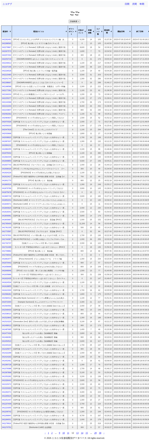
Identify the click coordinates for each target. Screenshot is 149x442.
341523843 (6, 318)
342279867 (6, 47)
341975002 (6, 153)
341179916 (6, 423)
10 (63, 433)
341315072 (6, 384)
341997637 (6, 141)
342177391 (6, 90)
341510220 (6, 322)
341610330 (6, 290)
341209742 (6, 412)
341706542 (6, 255)
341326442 (6, 380)
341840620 (6, 208)
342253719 (6, 59)
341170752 (6, 427)
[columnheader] (6, 31)
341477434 (6, 333)
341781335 (6, 228)
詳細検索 (75, 21)
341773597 (6, 231)
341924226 (6, 173)
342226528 (6, 71)
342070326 (6, 122)
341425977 (6, 349)
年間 (142, 4)
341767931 (6, 235)
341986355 (6, 149)
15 (87, 433)
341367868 (6, 372)
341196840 (6, 416)
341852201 (6, 200)
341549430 (6, 310)
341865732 (6, 196)
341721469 (6, 247)
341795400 (6, 224)
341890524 (6, 184)
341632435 (6, 278)
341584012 (6, 298)
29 (95, 433)
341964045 (6, 157)
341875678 (6, 192)
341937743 (6, 165)
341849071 (6, 204)
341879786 (6, 188)
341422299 (6, 353)
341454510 (6, 341)
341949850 (6, 161)
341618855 (6, 286)
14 (82, 433)
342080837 (6, 118)
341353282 (6, 376)
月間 (134, 4)
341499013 (6, 325)
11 (68, 433)
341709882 (6, 251)
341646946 (6, 271)
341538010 (6, 314)
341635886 (6, 275)
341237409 (6, 404)
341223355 (6, 408)
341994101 (6, 145)
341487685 (6, 329)
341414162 (6, 357)
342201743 (6, 79)
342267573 (6, 51)
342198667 (6, 83)
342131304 (6, 106)
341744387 (6, 239)
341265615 (6, 396)
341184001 (6, 419)
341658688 (6, 267)
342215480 (6, 75)
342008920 (6, 137)
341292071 (6, 392)
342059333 (6, 126)
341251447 (6, 400)
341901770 (6, 180)
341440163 (6, 345)
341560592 (6, 306)
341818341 (6, 212)
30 (100, 433)
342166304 (6, 94)
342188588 (6, 86)
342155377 (6, 98)
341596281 (6, 294)
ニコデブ (7, 4)
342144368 (6, 102)
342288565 (6, 43)
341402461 (6, 361)
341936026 (6, 169)
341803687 (6, 220)
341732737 (6, 243)
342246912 (6, 63)
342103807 (6, 110)
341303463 (6, 388)
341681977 (6, 259)
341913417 (6, 177)
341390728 (6, 365)
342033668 (6, 133)
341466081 (6, 337)
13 (77, 433)
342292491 (6, 39)
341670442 (6, 263)
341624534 (6, 282)
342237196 (6, 67)
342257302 (6, 55)
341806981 (6, 216)
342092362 (6, 114)
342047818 (6, 130)
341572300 (6, 302)
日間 (127, 4)
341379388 (6, 369)
